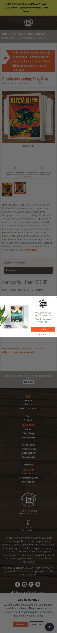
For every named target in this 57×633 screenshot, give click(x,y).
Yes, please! (43, 329)
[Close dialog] (56, 297)
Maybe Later (42, 334)
